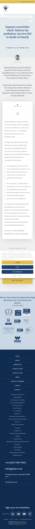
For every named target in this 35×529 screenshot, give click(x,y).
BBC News (21, 230)
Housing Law (17, 428)
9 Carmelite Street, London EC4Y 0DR (17, 475)
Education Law (17, 413)
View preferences (17, 271)
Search (23, 8)
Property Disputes (17, 447)
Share (17, 114)
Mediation (17, 436)
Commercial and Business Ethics (17, 402)
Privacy (20, 275)
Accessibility (6, 519)
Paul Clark (7, 85)
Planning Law (17, 444)
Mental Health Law (17, 439)
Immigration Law (17, 430)
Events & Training (17, 381)
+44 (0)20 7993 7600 (26, 8)
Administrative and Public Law (17, 394)
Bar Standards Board (21, 521)
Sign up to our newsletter (17, 507)
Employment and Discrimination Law (17, 416)
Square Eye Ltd (22, 524)
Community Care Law (18, 405)
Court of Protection (17, 408)
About (17, 360)
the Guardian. (24, 234)
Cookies (14, 275)
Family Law (17, 421)
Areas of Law (17, 373)
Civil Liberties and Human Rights (17, 400)
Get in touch (17, 280)
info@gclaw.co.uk (13, 468)
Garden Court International (17, 424)
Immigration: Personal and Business (18, 433)
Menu (31, 8)
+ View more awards (17, 305)
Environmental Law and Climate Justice (17, 419)
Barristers (18, 364)
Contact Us (17, 106)
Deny (17, 267)
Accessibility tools (27, 1)
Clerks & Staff (17, 369)
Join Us (17, 385)
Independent (9, 234)
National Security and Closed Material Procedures (17, 441)
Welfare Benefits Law (17, 455)
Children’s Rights (17, 397)
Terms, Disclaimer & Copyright (26, 519)
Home (17, 356)
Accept (17, 262)
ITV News (16, 234)
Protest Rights (17, 449)
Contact (17, 389)
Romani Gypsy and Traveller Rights (17, 452)
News (17, 377)
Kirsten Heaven (10, 67)
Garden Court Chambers (5, 8)
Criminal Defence (17, 411)
